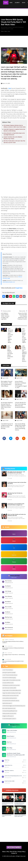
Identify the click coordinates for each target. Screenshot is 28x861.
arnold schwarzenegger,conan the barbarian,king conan (14, 705)
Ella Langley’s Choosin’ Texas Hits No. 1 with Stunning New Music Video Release (6, 384)
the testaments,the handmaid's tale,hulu (11, 700)
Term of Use (13, 851)
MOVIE (23, 2)
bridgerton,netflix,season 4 (8, 716)
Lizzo (9, 31)
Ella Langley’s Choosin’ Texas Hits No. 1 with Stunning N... (13, 655)
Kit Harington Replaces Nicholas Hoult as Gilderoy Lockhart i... (12, 642)
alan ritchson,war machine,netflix (9, 687)
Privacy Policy (21, 851)
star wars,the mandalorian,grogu (9, 677)
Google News (18, 288)
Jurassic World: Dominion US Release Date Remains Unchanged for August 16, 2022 (21, 384)
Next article (22, 311)
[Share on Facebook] (3, 296)
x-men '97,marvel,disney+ (8, 669)
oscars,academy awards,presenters (10, 698)
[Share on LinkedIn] (17, 296)
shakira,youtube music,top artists (9, 713)
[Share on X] (7, 296)
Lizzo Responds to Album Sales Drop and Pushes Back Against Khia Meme (10, 335)
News (5, 31)
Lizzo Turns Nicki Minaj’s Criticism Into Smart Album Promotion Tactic (10, 352)
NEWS (11, 2)
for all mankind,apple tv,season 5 (9, 718)
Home (2, 31)
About (3, 851)
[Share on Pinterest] (10, 296)
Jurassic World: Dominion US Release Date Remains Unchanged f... (13, 648)
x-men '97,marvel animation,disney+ (10, 675)
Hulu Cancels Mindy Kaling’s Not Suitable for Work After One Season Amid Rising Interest (20, 427)
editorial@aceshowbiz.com (9, 282)
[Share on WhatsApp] (14, 296)
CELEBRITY (17, 2)
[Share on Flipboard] (20, 296)
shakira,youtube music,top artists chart (10, 695)
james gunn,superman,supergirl (9, 672)
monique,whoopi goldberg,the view (10, 710)
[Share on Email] (24, 296)
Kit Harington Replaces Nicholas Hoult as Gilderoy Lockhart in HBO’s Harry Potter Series (7, 405)
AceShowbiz (12, 856)
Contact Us (14, 853)
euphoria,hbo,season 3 (7, 703)
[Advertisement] (14, 41)
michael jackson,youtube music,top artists (11, 685)
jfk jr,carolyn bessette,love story (9, 708)
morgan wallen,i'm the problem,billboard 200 (12, 690)
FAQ (8, 851)
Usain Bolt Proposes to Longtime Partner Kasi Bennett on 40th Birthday (7, 426)
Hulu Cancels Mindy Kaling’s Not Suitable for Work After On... (13, 662)
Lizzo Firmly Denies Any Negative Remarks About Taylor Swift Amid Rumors (24, 353)
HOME (5, 2)
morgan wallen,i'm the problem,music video (11, 680)
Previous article (7, 311)
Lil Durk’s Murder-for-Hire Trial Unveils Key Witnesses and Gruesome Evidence (20, 405)
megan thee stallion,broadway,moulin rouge (11, 693)
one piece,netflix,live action (8, 682)
